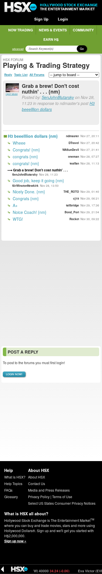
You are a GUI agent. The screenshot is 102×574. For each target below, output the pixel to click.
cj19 (76, 198)
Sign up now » (15, 540)
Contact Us (36, 483)
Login (63, 19)
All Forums (36, 74)
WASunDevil (70, 150)
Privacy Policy (39, 496)
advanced (18, 49)
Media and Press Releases (49, 490)
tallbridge (72, 205)
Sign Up (41, 19)
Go (82, 49)
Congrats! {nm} (26, 150)
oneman (73, 157)
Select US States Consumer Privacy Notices (61, 503)
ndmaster (72, 136)
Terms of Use (62, 496)
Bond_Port (72, 212)
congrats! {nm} (25, 163)
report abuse (12, 94)
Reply (8, 74)
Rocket (74, 219)
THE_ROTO (71, 192)
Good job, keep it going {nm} (38, 180)
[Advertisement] (51, 293)
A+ (15, 205)
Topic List (20, 74)
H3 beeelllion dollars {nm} (33, 136)
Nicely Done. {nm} (28, 191)
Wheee (19, 143)
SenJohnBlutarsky (58, 97)
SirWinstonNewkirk (25, 186)
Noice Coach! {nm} (29, 212)
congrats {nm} (25, 156)
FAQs (8, 490)
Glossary (11, 496)
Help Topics (13, 483)
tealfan (74, 163)
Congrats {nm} (25, 198)
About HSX (36, 476)
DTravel (74, 143)
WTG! (17, 219)
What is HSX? (15, 476)
